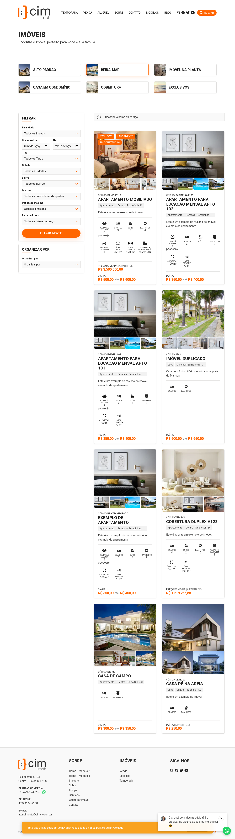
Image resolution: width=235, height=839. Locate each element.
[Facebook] (183, 12)
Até (54, 140)
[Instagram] (178, 12)
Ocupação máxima (32, 202)
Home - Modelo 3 (79, 775)
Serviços (74, 795)
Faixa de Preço (30, 215)
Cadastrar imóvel (79, 800)
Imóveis (74, 780)
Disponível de (30, 140)
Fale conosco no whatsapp (227, 831)
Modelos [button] (152, 12)
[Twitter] (188, 12)
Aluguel (103, 12)
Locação (125, 775)
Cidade (26, 165)
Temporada (69, 12)
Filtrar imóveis (51, 233)
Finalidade (28, 127)
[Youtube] (192, 12)
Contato (135, 12)
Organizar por (30, 258)
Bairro (25, 177)
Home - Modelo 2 (79, 771)
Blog (167, 12)
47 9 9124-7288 (28, 803)
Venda (87, 12)
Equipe (73, 790)
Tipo (24, 152)
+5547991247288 (29, 792)
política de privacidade (109, 827)
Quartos (26, 190)
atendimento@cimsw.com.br (35, 814)
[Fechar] (221, 818)
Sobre (119, 12)
